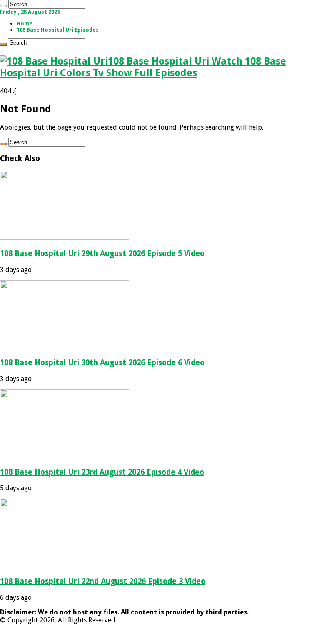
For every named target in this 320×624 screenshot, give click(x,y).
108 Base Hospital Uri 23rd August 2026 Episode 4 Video (102, 472)
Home (24, 23)
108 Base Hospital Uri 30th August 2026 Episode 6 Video (102, 362)
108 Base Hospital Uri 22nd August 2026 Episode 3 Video (102, 581)
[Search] (3, 6)
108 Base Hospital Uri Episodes (58, 30)
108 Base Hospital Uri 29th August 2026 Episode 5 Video (102, 253)
